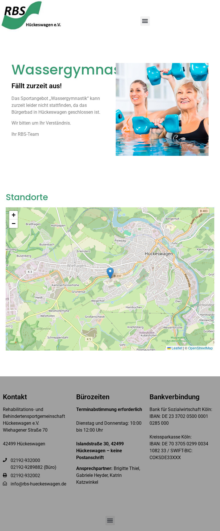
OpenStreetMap (200, 347)
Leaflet (176, 347)
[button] (145, 21)
